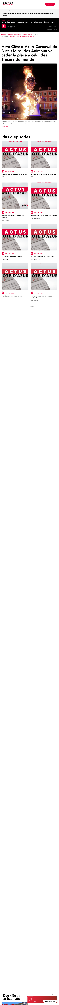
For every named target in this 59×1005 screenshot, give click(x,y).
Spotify (32, 36)
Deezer (17, 36)
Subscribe (49, 29)
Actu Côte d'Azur (9, 171)
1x (11, 26)
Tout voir (54, 995)
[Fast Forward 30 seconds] (14, 27)
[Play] (4, 26)
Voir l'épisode (5, 179)
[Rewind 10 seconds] (8, 27)
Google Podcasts (24, 36)
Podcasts (11, 11)
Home (5, 11)
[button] (50, 4)
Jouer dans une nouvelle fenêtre (23, 34)
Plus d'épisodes (29, 307)
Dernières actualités (11, 997)
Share (55, 29)
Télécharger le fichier (7, 34)
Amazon (11, 36)
